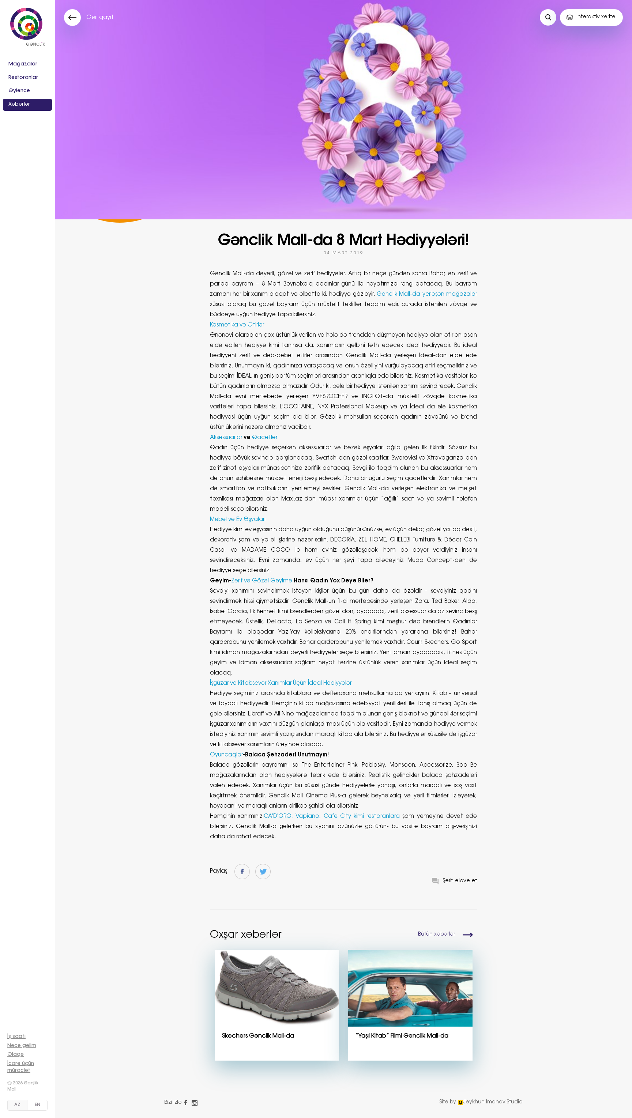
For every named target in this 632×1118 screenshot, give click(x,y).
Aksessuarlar (227, 438)
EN (37, 1105)
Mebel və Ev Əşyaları (238, 519)
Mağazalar (22, 64)
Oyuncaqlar (226, 755)
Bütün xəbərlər (436, 934)
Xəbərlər (19, 104)
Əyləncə (19, 91)
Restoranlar (23, 77)
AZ (17, 1105)
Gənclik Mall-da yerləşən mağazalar (427, 294)
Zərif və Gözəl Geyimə (262, 581)
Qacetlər (264, 438)
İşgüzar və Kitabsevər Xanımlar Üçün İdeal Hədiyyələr (280, 683)
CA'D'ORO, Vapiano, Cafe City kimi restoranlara (332, 816)
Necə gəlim (21, 1046)
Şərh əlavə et (460, 881)
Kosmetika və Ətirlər (237, 325)
